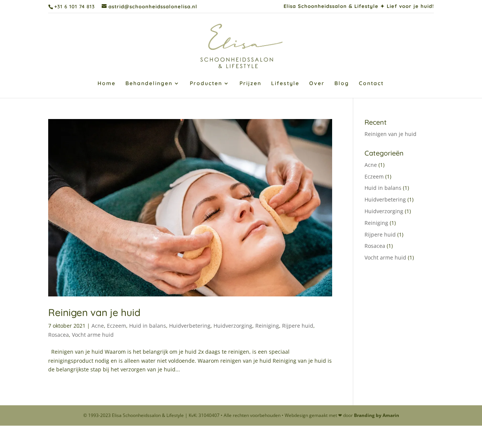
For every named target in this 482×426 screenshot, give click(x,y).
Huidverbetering (189, 325)
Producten (206, 84)
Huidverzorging (233, 325)
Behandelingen (148, 84)
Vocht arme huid (93, 334)
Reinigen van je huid (94, 312)
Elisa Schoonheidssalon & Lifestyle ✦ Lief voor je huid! (359, 6)
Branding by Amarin (376, 415)
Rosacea (58, 334)
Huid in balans (147, 325)
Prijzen (250, 84)
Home (107, 84)
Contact (371, 84)
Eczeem (116, 325)
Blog (341, 84)
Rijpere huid (297, 325)
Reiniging (267, 325)
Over (317, 84)
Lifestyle (285, 84)
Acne (98, 325)
